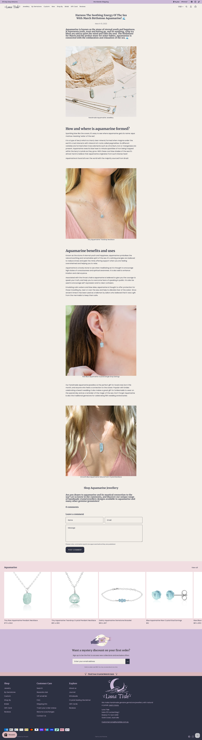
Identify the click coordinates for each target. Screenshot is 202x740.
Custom (7, 696)
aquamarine (124, 499)
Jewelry (7, 688)
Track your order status (46, 708)
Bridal (6, 704)
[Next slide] (195, 598)
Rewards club (42, 692)
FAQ (38, 700)
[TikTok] (199, 2)
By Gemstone (9, 692)
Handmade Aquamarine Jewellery (101, 118)
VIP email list (42, 696)
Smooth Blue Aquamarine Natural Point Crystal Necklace (101, 477)
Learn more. (114, 705)
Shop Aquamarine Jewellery (101, 488)
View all (195, 567)
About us (72, 688)
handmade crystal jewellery (82, 499)
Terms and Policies (101, 736)
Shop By (7, 700)
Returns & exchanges (45, 712)
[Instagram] (195, 2)
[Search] (186, 6)
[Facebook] (192, 2)
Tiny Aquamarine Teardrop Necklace (101, 240)
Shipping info (42, 704)
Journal (72, 692)
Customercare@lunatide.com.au (115, 722)
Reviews (7, 712)
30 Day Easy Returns (10, 2)
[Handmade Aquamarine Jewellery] (101, 81)
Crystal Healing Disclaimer (80, 700)
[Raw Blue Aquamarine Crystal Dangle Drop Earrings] (101, 340)
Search (40, 688)
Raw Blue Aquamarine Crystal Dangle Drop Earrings (101, 377)
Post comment (75, 550)
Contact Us (41, 716)
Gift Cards (73, 704)
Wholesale (73, 696)
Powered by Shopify (22, 736)
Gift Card (8, 708)
